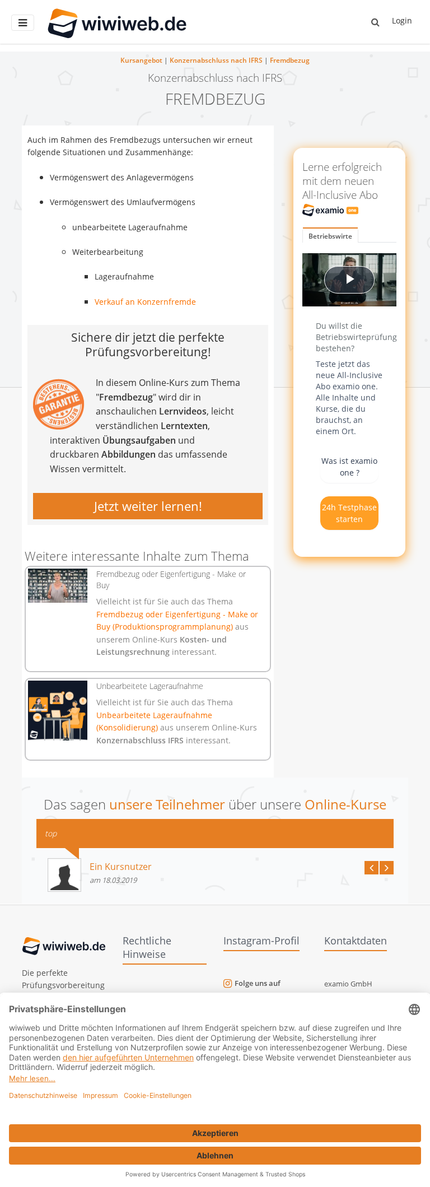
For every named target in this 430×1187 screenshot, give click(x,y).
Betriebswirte (330, 236)
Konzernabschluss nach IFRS (216, 60)
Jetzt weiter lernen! (148, 505)
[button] (375, 21)
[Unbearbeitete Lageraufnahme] (57, 710)
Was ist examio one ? (349, 466)
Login (402, 20)
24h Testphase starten (349, 513)
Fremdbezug (290, 60)
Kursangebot (141, 60)
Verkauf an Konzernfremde (145, 301)
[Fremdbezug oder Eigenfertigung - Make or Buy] (57, 585)
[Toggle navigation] (22, 23)
